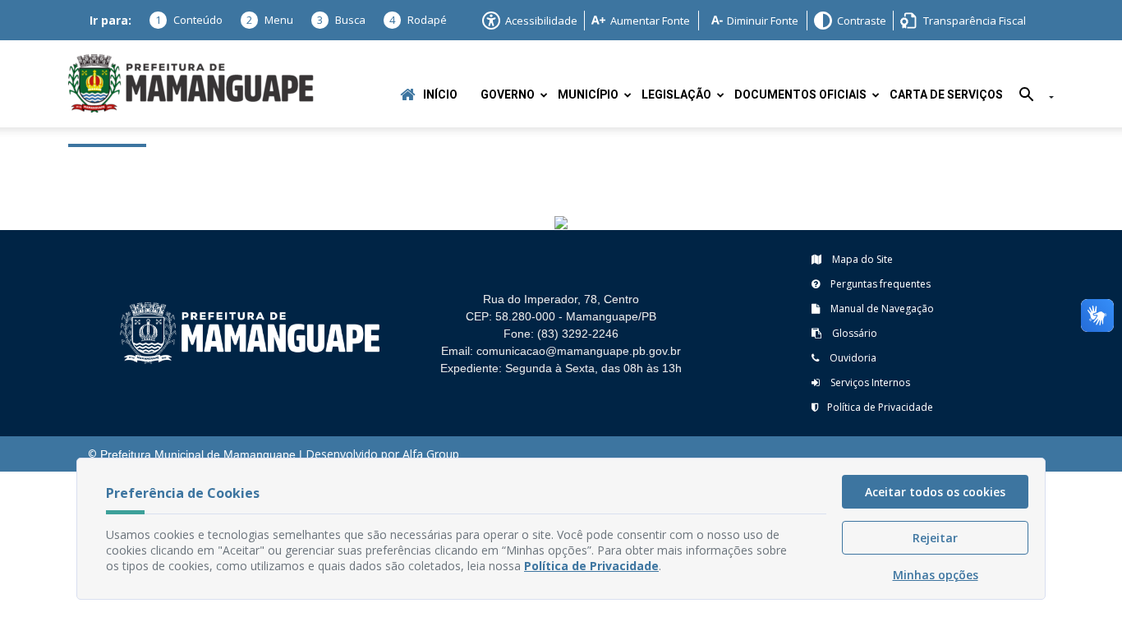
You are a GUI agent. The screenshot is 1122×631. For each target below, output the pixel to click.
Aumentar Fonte (650, 20)
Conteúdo (189, 19)
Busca (341, 19)
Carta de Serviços (946, 95)
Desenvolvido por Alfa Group (382, 454)
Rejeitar (935, 538)
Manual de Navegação (881, 309)
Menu (269, 19)
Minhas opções (935, 575)
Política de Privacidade (880, 407)
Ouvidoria (851, 358)
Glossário (853, 333)
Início (440, 95)
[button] (1030, 97)
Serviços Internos (869, 382)
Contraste (861, 20)
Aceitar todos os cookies (935, 492)
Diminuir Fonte (762, 20)
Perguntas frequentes (879, 284)
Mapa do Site (861, 259)
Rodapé (418, 19)
